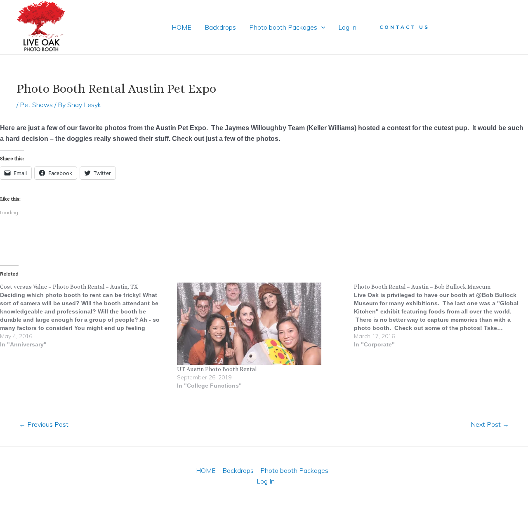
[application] (321, 27)
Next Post (490, 424)
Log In (347, 27)
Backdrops (220, 27)
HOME (181, 27)
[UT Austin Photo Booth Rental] (261, 324)
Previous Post (43, 424)
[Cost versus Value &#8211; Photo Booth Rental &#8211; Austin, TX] (88, 315)
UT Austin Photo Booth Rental (217, 369)
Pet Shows (36, 105)
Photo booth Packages (283, 27)
